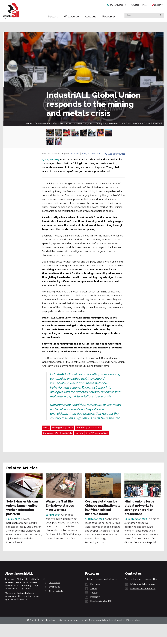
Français (86, 153)
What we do (55, 587)
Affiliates (135, 5)
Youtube (94, 593)
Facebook (95, 584)
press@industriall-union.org (143, 588)
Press (145, 5)
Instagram (95, 597)
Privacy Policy (133, 620)
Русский (96, 153)
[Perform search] (161, 15)
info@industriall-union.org (142, 584)
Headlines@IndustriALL (101, 601)
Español (75, 153)
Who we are (54, 582)
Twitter (93, 588)
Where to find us (56, 591)
